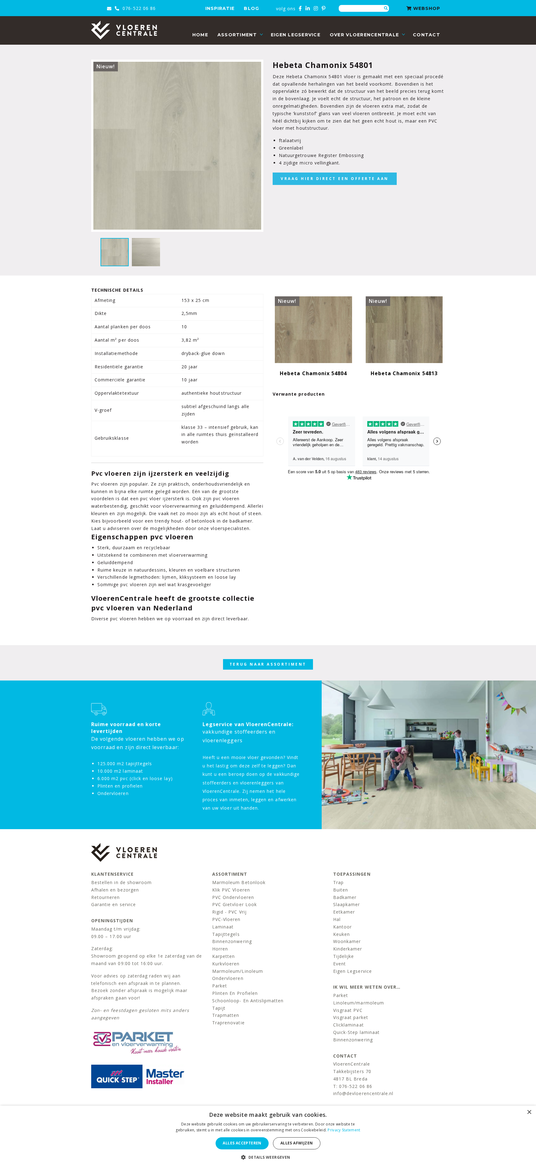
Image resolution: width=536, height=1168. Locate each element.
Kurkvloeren (226, 964)
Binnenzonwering (232, 941)
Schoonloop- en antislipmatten (248, 1001)
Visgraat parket (350, 1017)
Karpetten (223, 956)
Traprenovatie (228, 1023)
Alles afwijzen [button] (296, 1143)
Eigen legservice (295, 35)
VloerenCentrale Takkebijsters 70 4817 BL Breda (352, 1071)
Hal (337, 919)
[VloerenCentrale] (124, 30)
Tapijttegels (226, 934)
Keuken (341, 934)
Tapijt (219, 1008)
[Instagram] (316, 8)
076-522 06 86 (138, 8)
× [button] (529, 1112)
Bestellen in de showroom (121, 882)
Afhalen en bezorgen (115, 890)
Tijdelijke (343, 956)
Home (200, 35)
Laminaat (223, 927)
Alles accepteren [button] (242, 1143)
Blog (251, 8)
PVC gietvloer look (234, 904)
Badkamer (344, 897)
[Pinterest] (324, 8)
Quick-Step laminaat (356, 1032)
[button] (268, 1157)
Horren (220, 949)
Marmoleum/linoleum (237, 971)
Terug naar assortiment (268, 664)
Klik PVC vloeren (231, 890)
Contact (426, 35)
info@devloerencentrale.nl (363, 1093)
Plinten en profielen (235, 993)
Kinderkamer (347, 949)
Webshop (426, 8)
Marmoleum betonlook (239, 882)
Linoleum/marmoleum (358, 1003)
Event (339, 964)
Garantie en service (113, 904)
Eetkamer (344, 912)
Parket (219, 986)
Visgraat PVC (348, 1010)
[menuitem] (200, 34)
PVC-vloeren (226, 919)
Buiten (340, 890)
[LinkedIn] (308, 8)
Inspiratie (220, 8)
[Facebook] (300, 8)
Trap (338, 882)
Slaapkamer (346, 904)
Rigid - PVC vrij (229, 912)
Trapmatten (225, 1015)
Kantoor (342, 927)
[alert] (268, 1137)
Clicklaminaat (348, 1025)
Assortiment (237, 35)
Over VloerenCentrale (364, 35)
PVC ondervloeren (233, 897)
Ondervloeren (227, 978)
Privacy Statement (344, 1130)
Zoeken (385, 8)
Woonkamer (347, 941)
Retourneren (105, 897)
